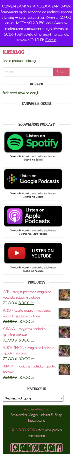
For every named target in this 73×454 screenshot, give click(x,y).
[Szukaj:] (36, 71)
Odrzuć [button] (50, 40)
